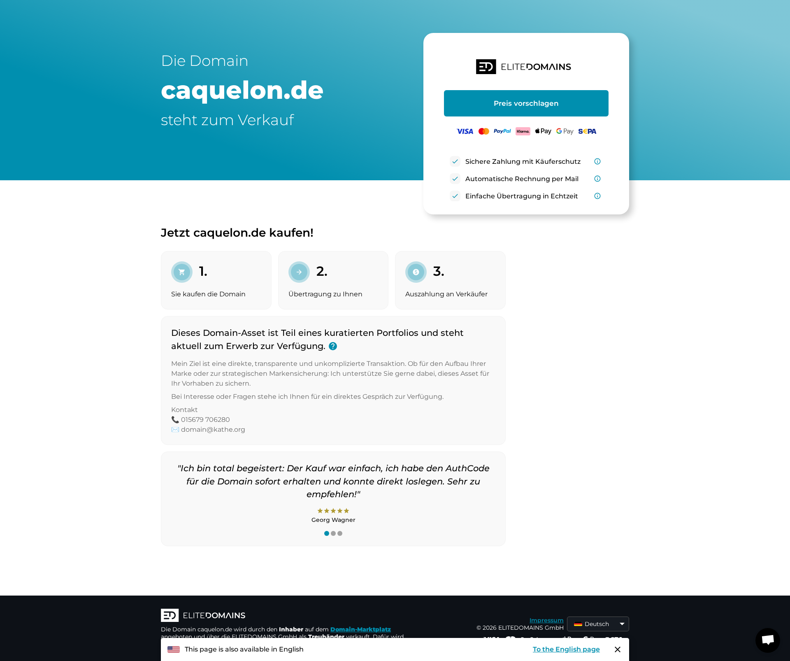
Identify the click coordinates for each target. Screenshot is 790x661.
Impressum (547, 620)
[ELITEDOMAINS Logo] (284, 616)
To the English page (566, 649)
